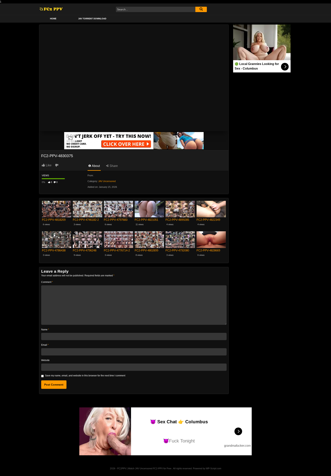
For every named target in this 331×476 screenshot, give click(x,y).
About (95, 165)
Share (113, 165)
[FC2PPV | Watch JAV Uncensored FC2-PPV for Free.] (51, 9)
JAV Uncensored (107, 181)
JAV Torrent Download (92, 18)
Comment (47, 282)
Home (53, 18)
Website (45, 360)
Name (45, 329)
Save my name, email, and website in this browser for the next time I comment (85, 375)
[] (201, 9)
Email (45, 345)
